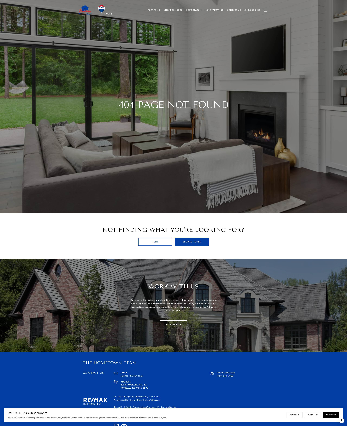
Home (155, 242)
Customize (313, 415)
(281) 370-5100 (150, 396)
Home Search (193, 10)
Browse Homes (192, 242)
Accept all (331, 415)
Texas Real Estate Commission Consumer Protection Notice (145, 407)
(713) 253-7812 (225, 376)
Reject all (294, 415)
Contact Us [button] (173, 324)
